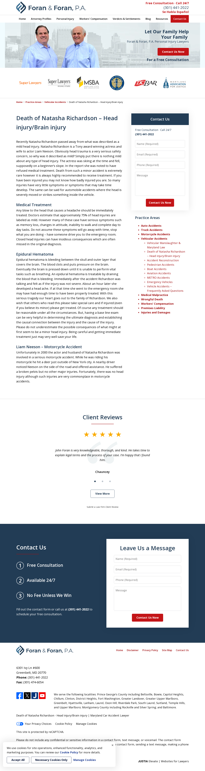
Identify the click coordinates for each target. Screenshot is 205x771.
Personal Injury (65, 18)
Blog (148, 18)
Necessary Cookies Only (51, 760)
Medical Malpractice (154, 295)
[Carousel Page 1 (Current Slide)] (95, 481)
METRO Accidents (158, 277)
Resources (162, 18)
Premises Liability (153, 308)
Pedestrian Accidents (160, 264)
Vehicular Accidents (55, 102)
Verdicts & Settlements (126, 18)
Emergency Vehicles (160, 282)
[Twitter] (27, 695)
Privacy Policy (150, 650)
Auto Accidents (151, 225)
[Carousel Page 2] (102, 481)
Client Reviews (102, 417)
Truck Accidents (151, 230)
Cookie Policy (63, 724)
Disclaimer (133, 650)
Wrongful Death (152, 299)
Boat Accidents (156, 269)
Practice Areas (33, 102)
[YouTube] (42, 695)
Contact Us (179, 18)
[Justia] (34, 695)
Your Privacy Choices (38, 724)
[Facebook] (19, 695)
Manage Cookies (86, 724)
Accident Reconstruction (163, 260)
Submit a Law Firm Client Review (102, 506)
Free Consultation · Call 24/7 (167, 3)
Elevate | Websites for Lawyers (163, 761)
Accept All (18, 760)
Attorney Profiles (41, 18)
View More (102, 493)
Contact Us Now (173, 51)
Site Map (167, 650)
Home (22, 18)
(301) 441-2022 (176, 7)
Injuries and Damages (155, 312)
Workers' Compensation (93, 18)
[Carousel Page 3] (110, 481)
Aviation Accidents (159, 273)
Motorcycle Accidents (155, 234)
